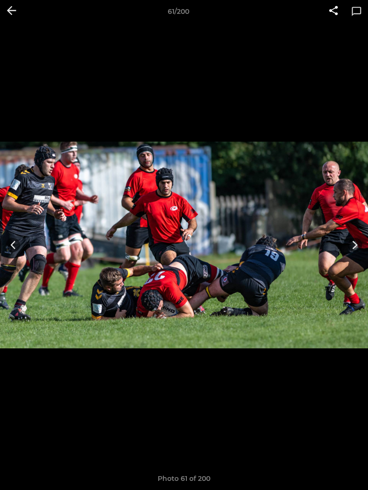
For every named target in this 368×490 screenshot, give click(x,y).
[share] (333, 11)
